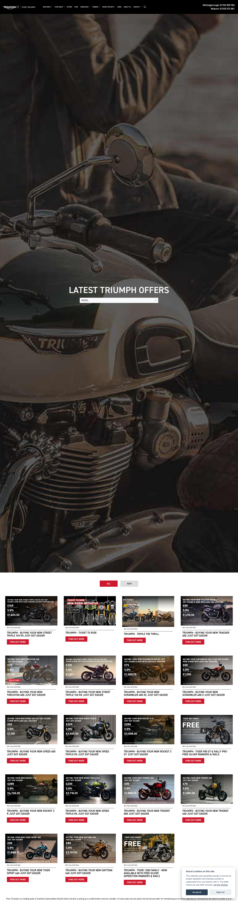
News (119, 7)
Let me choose (220, 885)
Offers (69, 7)
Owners (95, 7)
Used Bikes (59, 7)
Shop (76, 7)
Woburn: (223, 8)
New (129, 583)
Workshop (84, 7)
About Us (127, 7)
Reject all (220, 892)
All (108, 583)
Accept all (196, 892)
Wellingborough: (219, 5)
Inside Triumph (108, 7)
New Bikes (47, 7)
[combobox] (119, 300)
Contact (136, 7)
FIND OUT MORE (18, 641)
